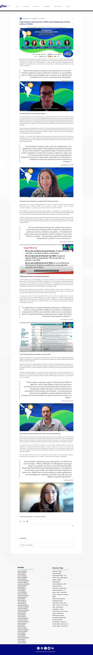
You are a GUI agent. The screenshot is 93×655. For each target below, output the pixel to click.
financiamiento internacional (26, 516)
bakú (61, 602)
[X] (45, 648)
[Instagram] (38, 648)
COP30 (54, 577)
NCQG (58, 592)
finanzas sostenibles (57, 619)
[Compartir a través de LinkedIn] (27, 521)
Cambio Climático (64, 577)
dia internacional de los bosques (60, 611)
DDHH (64, 584)
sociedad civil (64, 626)
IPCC (64, 590)
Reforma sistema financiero (59, 598)
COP (65, 575)
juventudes (63, 623)
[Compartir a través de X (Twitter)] (24, 521)
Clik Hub (54, 579)
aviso (46, 651)
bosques (58, 605)
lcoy (67, 623)
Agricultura (55, 571)
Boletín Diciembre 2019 (58, 575)
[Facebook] (41, 648)
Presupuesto (65, 594)
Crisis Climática (56, 581)
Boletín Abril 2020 (57, 573)
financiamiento (60, 613)
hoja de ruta (63, 621)
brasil (62, 605)
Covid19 (59, 579)
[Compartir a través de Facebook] (20, 521)
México (54, 592)
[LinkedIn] (52, 648)
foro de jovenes (56, 621)
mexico (54, 626)
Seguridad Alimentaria (58, 600)
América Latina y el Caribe (40, 516)
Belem (60, 571)
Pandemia (59, 594)
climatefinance (56, 609)
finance (54, 613)
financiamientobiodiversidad (59, 617)
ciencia (66, 605)
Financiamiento (63, 588)
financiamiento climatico (58, 615)
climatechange (59, 607)
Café (58, 577)
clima (54, 607)
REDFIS (54, 596)
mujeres (59, 626)
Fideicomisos (56, 588)
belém (54, 605)
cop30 (61, 609)
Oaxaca (54, 594)
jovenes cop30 (56, 623)
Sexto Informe (56, 602)
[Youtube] (49, 648)
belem (64, 602)
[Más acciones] (72, 18)
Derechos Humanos (57, 586)
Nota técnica (63, 592)
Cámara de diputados (58, 584)
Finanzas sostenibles (57, 590)
